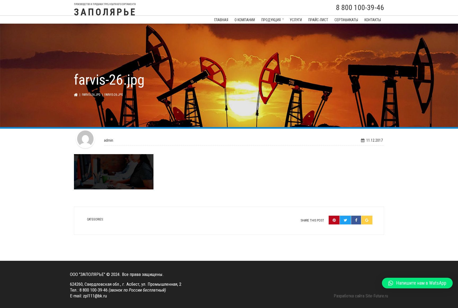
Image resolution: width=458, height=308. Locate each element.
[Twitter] (345, 220)
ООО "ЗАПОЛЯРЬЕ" (87, 274)
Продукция (271, 20)
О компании (245, 20)
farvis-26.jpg (91, 95)
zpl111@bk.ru (95, 295)
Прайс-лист (318, 20)
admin (108, 140)
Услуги (296, 20)
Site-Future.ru (376, 295)
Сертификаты (346, 20)
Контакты (372, 20)
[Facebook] (356, 220)
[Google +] (367, 220)
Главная (221, 20)
